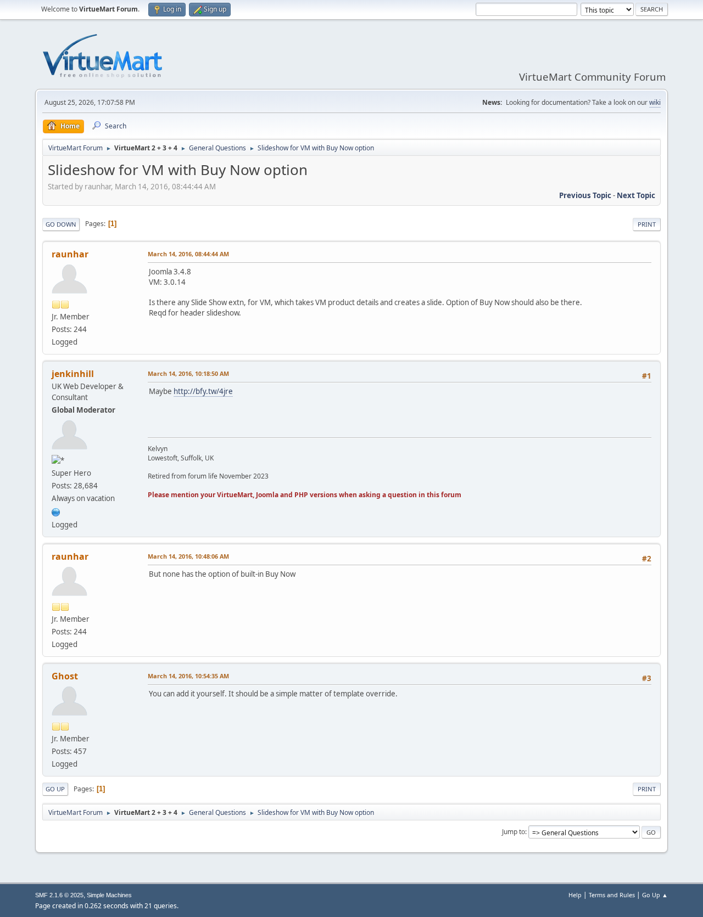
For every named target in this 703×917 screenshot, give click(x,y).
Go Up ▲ (655, 895)
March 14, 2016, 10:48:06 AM (188, 556)
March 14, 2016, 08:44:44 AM (188, 254)
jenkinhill (73, 374)
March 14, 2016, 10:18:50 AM (188, 373)
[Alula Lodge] (56, 511)
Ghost (65, 676)
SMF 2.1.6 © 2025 (59, 895)
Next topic (636, 195)
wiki (655, 102)
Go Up (55, 789)
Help (575, 895)
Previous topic (585, 195)
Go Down (61, 224)
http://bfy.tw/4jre (203, 391)
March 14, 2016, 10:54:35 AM (188, 676)
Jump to (513, 831)
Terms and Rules (612, 895)
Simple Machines (109, 895)
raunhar (70, 254)
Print (647, 224)
